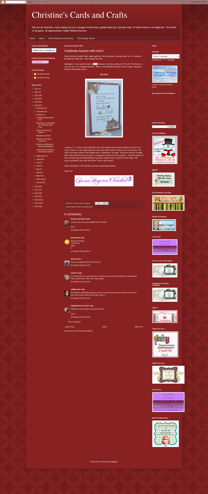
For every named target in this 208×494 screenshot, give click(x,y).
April (38, 173)
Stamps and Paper (78, 219)
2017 (36, 190)
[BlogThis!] (99, 203)
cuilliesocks (75, 289)
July (38, 163)
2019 (36, 105)
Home (32, 38)
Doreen (74, 259)
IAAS (95, 64)
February (40, 179)
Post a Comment (74, 322)
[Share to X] (101, 203)
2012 (36, 206)
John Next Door (87, 207)
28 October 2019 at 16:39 (80, 317)
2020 (36, 102)
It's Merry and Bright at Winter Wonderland (44, 145)
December (40, 108)
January (39, 182)
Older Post (139, 327)
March (39, 176)
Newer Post (69, 327)
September (40, 156)
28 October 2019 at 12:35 (80, 298)
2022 (36, 95)
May (38, 169)
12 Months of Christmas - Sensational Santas (45, 151)
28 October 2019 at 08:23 (80, 230)
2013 (36, 203)
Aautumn (74, 207)
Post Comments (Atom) (84, 331)
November (40, 112)
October (39, 115)
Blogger (114, 462)
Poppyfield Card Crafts (80, 306)
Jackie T (74, 273)
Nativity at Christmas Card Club (44, 140)
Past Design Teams (86, 38)
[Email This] (96, 203)
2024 (36, 89)
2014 (36, 200)
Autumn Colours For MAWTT (44, 131)
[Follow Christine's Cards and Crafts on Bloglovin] (44, 52)
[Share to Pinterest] (107, 203)
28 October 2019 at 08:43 (80, 251)
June (38, 166)
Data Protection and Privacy (60, 38)
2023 (36, 92)
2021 (36, 99)
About (41, 38)
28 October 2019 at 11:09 (80, 265)
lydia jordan (75, 238)
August (39, 159)
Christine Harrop (43, 74)
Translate (171, 60)
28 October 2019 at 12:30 (80, 282)
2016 (36, 193)
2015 (36, 196)
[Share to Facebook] (104, 203)
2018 (36, 187)
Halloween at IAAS (43, 136)
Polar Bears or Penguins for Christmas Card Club (45, 125)
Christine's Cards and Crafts (79, 14)
